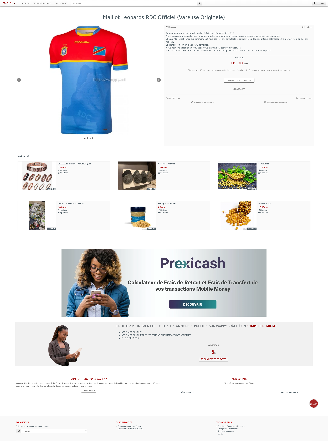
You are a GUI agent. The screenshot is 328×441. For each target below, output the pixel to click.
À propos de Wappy (226, 431)
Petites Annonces (42, 3)
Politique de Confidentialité (228, 429)
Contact (221, 434)
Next (159, 80)
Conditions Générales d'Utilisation (231, 426)
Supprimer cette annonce (276, 102)
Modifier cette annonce (203, 102)
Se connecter (188, 392)
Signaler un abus (305, 98)
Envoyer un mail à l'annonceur (240, 80)
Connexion (319, 3)
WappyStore (61, 3)
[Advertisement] (239, 126)
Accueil (25, 3)
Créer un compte (290, 392)
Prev (19, 80)
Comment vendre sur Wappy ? (130, 426)
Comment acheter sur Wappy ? (130, 429)
